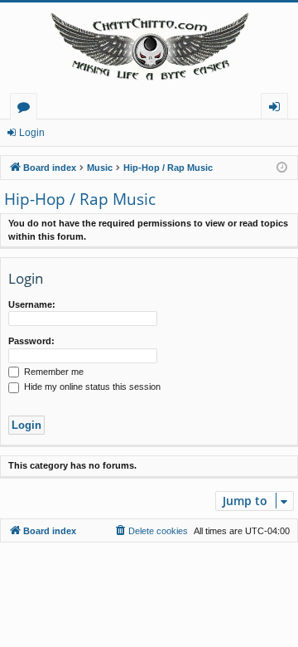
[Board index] (149, 47)
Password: (31, 341)
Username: (31, 304)
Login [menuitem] (277, 109)
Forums (26, 109)
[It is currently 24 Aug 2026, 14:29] (281, 168)
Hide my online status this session (91, 387)
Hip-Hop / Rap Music (80, 199)
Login (32, 133)
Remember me (53, 372)
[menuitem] (150, 531)
